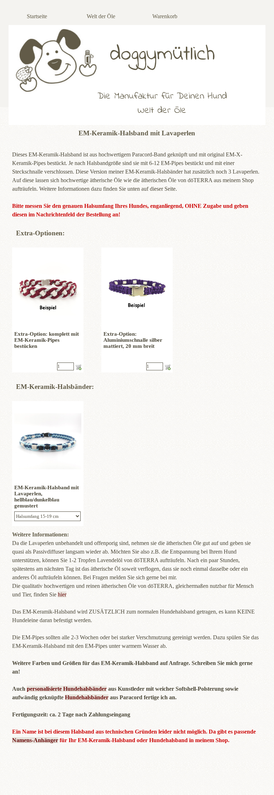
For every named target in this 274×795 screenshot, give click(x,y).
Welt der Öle (101, 16)
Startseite (37, 16)
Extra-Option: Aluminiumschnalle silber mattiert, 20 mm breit (132, 340)
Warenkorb (164, 16)
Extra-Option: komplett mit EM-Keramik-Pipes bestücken (46, 340)
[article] (47, 310)
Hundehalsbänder (86, 697)
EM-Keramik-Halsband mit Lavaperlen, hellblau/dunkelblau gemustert (46, 497)
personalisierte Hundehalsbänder (67, 689)
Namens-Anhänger (35, 740)
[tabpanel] (137, 180)
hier (62, 594)
